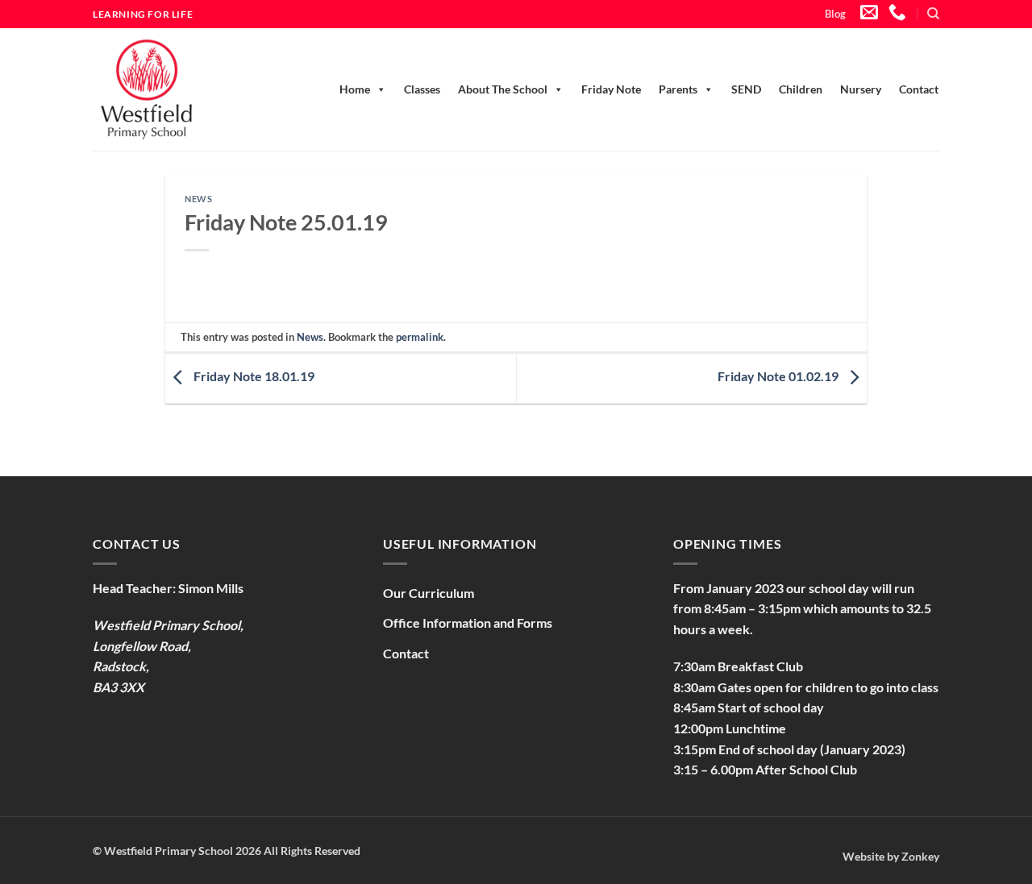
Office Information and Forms (467, 622)
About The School (502, 89)
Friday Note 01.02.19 (779, 376)
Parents (678, 89)
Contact (918, 89)
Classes (422, 89)
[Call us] (897, 13)
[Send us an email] (869, 13)
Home (354, 89)
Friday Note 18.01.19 (252, 376)
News (198, 198)
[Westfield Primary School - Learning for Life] (165, 89)
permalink (419, 336)
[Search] (933, 13)
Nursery (860, 89)
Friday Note (611, 89)
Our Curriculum (428, 592)
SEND (746, 89)
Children (800, 89)
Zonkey (920, 856)
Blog (835, 13)
